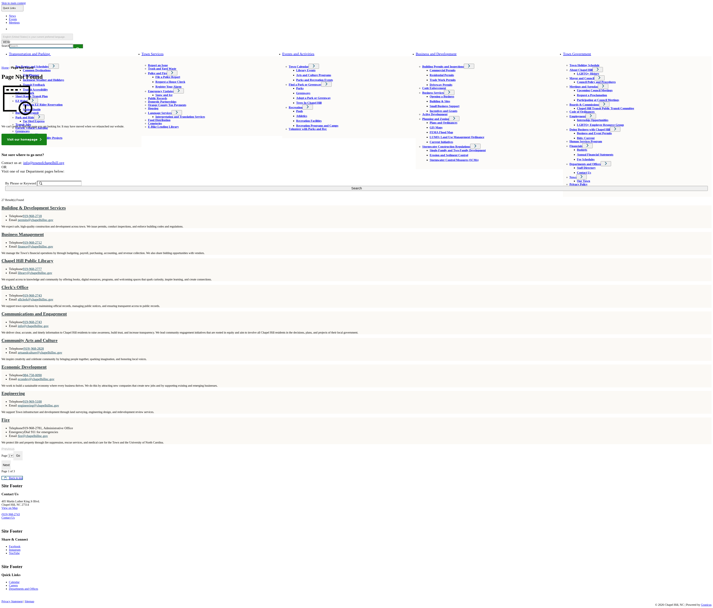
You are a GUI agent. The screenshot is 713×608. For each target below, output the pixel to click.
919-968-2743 (32, 295)
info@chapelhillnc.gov (33, 326)
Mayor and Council (581, 78)
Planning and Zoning (435, 119)
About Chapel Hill (580, 69)
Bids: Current (586, 138)
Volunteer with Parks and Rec (308, 129)
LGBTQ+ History (588, 73)
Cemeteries (155, 123)
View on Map (9, 508)
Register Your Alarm (168, 86)
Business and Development (436, 54)
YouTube (14, 553)
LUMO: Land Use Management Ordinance (457, 137)
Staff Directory (586, 167)
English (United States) (45, 28)
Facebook (14, 546)
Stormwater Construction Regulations (446, 146)
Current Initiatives (441, 142)
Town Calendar (299, 66)
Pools (299, 111)
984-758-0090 (32, 375)
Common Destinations (37, 70)
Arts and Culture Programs (313, 75)
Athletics (301, 116)
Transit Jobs (23, 124)
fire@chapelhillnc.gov (33, 436)
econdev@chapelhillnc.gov (36, 379)
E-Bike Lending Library (163, 126)
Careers (13, 585)
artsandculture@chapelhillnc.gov (40, 352)
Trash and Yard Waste (162, 68)
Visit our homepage (22, 139)
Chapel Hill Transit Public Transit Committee (605, 108)
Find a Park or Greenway (305, 84)
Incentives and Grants (443, 111)
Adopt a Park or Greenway (313, 98)
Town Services (152, 54)
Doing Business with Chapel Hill (589, 129)
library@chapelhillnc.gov (35, 273)
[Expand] (56, 53)
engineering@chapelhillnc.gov (38, 405)
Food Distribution (159, 120)
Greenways (22, 131)
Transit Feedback (34, 84)
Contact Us (584, 172)
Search (5, 45)
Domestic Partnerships (162, 101)
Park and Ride (24, 117)
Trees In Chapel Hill (309, 102)
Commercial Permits (442, 70)
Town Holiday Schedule (584, 65)
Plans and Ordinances (443, 122)
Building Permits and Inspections (443, 66)
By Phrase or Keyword (21, 183)
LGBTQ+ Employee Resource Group (600, 124)
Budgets (582, 149)
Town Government (577, 54)
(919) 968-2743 (10, 514)
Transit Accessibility (35, 89)
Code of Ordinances (582, 111)
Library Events (305, 70)
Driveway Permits (441, 84)
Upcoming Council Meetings (595, 90)
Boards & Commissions (584, 104)
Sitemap (29, 601)
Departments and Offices (585, 164)
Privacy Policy (578, 184)
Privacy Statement (12, 601)
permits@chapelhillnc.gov (35, 220)
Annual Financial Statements (595, 154)
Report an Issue (158, 65)
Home (5, 67)
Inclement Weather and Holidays (43, 80)
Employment (577, 116)
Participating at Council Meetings (598, 100)
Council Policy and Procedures (596, 82)
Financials (575, 146)
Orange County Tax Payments (167, 105)
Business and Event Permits (594, 133)
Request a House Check (170, 81)
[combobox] (37, 37)
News (572, 177)
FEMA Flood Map (441, 132)
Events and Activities (298, 54)
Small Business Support (444, 106)
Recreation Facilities (309, 120)
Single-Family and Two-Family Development (458, 150)
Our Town (583, 181)
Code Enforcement (434, 88)
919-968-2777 (32, 269)
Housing (153, 108)
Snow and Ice (163, 95)
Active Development (434, 114)
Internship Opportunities (592, 120)
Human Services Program (585, 141)
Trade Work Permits (443, 80)
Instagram (14, 549)
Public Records (157, 98)
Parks (300, 88)
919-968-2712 (32, 242)
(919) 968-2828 (33, 348)
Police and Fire (157, 73)
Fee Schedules (586, 159)
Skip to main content (13, 3)
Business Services (433, 92)
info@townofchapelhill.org (43, 163)
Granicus (706, 604)
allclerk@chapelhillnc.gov (35, 299)
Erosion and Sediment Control (449, 155)
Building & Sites (440, 101)
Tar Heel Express (34, 121)
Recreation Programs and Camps (317, 125)
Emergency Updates (160, 91)
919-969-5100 (32, 401)
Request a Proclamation (592, 95)
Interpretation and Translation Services (180, 116)
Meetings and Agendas (583, 86)
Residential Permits (442, 75)
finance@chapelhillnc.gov (35, 246)
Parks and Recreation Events (314, 80)
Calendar (14, 582)
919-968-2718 (32, 216)
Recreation (295, 107)
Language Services (160, 113)
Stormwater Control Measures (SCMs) (454, 160)
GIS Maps (436, 127)
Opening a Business (442, 96)
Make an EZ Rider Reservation (43, 104)
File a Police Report (167, 77)
